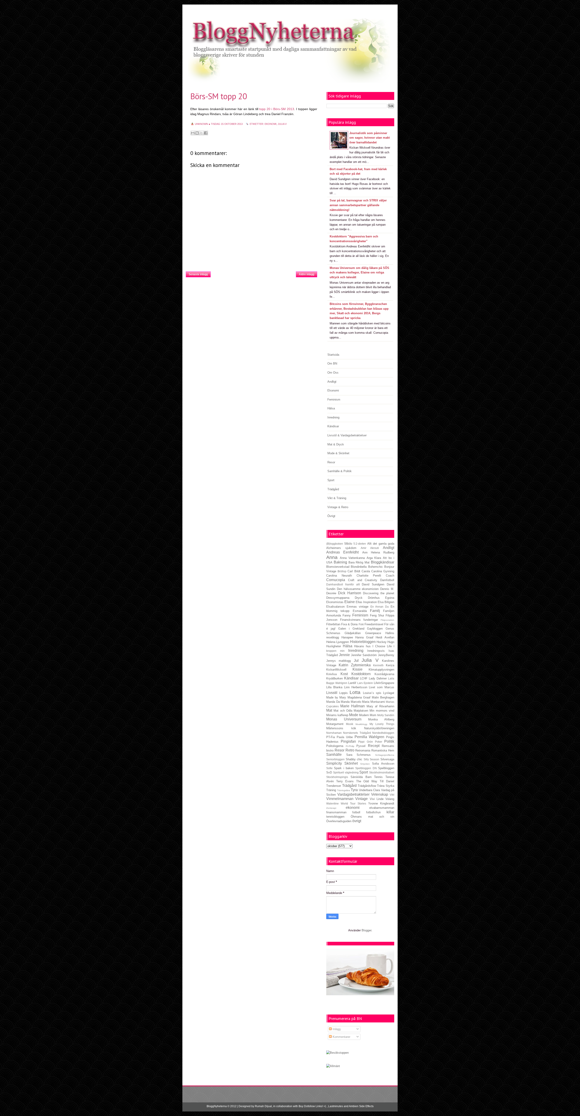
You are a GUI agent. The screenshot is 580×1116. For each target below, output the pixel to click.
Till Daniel (387, 781)
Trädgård (333, 489)
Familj (375, 611)
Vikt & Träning (336, 498)
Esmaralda (360, 611)
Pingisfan (348, 741)
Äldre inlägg (306, 274)
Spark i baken (344, 768)
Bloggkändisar (382, 562)
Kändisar (333, 426)
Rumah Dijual (263, 1106)
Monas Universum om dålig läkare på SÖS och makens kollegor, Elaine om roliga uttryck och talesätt (359, 272)
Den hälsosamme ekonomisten (358, 589)
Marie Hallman (352, 706)
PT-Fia (330, 737)
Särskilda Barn (361, 777)
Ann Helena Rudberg (378, 552)
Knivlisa (331, 674)
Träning (331, 790)
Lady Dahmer (378, 678)
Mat (329, 710)
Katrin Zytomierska (354, 665)
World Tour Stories (353, 803)
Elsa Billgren (386, 602)
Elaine (349, 602)
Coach (390, 575)
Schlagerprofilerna (384, 755)
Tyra (354, 790)
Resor (331, 462)
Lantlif (352, 683)
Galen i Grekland (351, 628)
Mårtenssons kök (341, 728)
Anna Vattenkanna (352, 558)
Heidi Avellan (385, 637)
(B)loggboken (334, 543)
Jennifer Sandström (364, 655)
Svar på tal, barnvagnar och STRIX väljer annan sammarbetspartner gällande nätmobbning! (358, 205)
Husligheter (333, 646)
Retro (350, 750)
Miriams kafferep (337, 715)
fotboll (356, 812)
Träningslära (343, 790)
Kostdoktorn (361, 674)
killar (390, 812)
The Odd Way (366, 781)
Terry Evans (345, 781)
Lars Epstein (365, 682)
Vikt (392, 794)
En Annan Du (379, 606)
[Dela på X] (201, 133)
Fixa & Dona (349, 624)
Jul (356, 660)
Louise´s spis (372, 693)
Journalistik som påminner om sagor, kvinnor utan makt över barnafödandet (369, 137)
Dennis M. (387, 589)
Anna (332, 557)
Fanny (347, 615)
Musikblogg (361, 724)
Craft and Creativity (362, 580)
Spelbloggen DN (366, 768)
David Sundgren (373, 584)
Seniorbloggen (335, 759)
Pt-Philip (350, 746)
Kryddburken (334, 678)
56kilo (348, 543)
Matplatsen (361, 710)
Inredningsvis (376, 650)
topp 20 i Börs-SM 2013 (276, 109)
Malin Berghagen (383, 697)
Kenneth (378, 665)
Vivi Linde (377, 799)
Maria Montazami (373, 701)
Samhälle (334, 754)
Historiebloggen (363, 642)
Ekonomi (333, 390)
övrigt (356, 821)
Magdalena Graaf (359, 697)
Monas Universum (343, 719)
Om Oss (332, 372)
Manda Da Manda (338, 701)
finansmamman (336, 812)
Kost (344, 674)
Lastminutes (335, 1106)
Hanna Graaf (364, 637)
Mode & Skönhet (338, 453)
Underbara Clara (369, 790)
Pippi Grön (365, 741)
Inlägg (336, 1029)
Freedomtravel (374, 624)
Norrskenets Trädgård (357, 732)
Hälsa (331, 408)
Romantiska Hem (382, 750)
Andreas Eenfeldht (342, 552)
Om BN (332, 363)
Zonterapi (331, 808)
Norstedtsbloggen (383, 732)
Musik (349, 723)
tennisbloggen (335, 816)
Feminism (333, 399)
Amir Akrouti (370, 547)
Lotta (355, 692)
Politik (389, 741)
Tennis (378, 777)
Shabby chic (354, 759)
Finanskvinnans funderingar (359, 619)
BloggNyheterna (217, 1106)
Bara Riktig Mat (359, 562)
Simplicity (334, 763)
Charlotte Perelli (369, 575)
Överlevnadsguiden (338, 821)
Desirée (331, 593)
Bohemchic (375, 566)
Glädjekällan (353, 633)
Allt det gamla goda (380, 543)
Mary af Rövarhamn (380, 706)
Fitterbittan (333, 624)
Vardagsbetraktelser (353, 794)
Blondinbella (359, 566)
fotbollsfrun (373, 812)
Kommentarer (341, 1037)
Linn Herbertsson (355, 687)
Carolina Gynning (382, 571)
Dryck (358, 597)
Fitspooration (387, 620)
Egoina (389, 597)
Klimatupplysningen (381, 669)
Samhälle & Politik (339, 471)
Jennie (344, 655)
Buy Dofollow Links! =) (312, 1106)
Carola (366, 571)
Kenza (390, 665)
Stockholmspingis (337, 776)
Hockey (382, 642)
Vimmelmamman (339, 799)
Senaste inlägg (198, 274)
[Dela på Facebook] (205, 133)
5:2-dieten (359, 543)
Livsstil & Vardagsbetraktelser (347, 435)
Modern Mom (367, 715)
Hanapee (347, 637)
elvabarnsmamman (381, 807)
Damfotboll (387, 580)
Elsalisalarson (335, 606)
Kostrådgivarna (384, 674)
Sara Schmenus (358, 754)
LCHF (363, 678)
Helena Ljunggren (337, 642)
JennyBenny (386, 655)
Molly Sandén (385, 715)
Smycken (365, 764)
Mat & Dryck (335, 444)
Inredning (333, 417)
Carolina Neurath (339, 575)
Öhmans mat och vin (372, 816)
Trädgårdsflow (367, 785)
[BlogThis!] (197, 133)
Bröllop (342, 571)
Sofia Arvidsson (383, 763)
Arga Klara (374, 558)
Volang (389, 799)
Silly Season (371, 759)
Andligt (331, 381)
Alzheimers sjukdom (341, 548)
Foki (361, 624)
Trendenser (333, 785)
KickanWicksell (336, 669)
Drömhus (374, 597)
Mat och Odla (343, 710)
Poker (378, 741)
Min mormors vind (382, 710)
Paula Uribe (345, 737)
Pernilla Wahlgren (369, 737)
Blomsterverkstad (337, 566)
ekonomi (270, 124)
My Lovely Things (382, 723)
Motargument (334, 724)
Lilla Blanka (334, 687)
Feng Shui (377, 615)
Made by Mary (336, 697)
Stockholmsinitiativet (381, 772)
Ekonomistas (334, 602)
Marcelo (356, 701)
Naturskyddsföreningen (379, 728)
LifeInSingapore (384, 683)
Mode (353, 715)
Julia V (282, 124)
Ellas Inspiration (366, 602)
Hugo (390, 642)
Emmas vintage (357, 606)
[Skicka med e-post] (193, 133)
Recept (373, 746)
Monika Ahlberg (381, 719)
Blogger (366, 930)
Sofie (329, 768)
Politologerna (334, 746)
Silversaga (387, 759)
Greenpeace (373, 633)
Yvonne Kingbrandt (381, 803)
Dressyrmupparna (337, 597)
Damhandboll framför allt (343, 584)
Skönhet (351, 763)
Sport (330, 480)
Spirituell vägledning (346, 772)
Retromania (362, 750)
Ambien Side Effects (361, 1106)
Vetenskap (379, 794)
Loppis (343, 693)
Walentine (332, 803)
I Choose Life (382, 646)
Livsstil (331, 693)
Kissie (357, 669)
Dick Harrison (349, 593)
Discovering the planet (378, 593)
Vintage (361, 799)
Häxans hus (362, 646)
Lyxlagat (388, 693)
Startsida (253, 273)
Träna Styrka (385, 785)
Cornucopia (335, 580)
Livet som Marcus (381, 687)
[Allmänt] (333, 1066)
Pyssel (360, 746)
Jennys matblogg (338, 660)
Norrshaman (334, 732)
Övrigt (331, 516)
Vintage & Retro (337, 507)
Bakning (340, 562)
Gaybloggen (375, 628)
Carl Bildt (354, 571)
